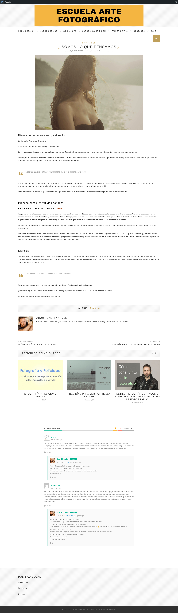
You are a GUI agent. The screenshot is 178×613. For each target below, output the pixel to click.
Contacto (139, 31)
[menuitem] (2, 2)
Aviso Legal (23, 582)
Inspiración (89, 43)
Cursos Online (48, 31)
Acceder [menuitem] (8, 2)
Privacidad (22, 588)
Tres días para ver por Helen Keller (89, 395)
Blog (153, 31)
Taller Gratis (120, 31)
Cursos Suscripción (94, 31)
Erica (53, 437)
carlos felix (69, 516)
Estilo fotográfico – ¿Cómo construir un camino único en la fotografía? (137, 396)
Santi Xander (57, 318)
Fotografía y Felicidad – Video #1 (41, 395)
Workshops (69, 31)
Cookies (21, 594)
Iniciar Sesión (26, 31)
